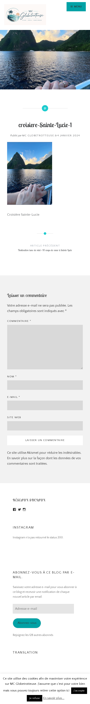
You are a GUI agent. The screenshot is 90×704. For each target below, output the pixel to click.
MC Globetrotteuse (38, 135)
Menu (78, 6)
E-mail (13, 397)
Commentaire (19, 321)
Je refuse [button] (34, 698)
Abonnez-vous (27, 623)
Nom (12, 376)
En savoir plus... (53, 698)
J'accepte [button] (79, 690)
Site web (14, 417)
